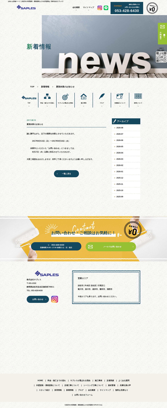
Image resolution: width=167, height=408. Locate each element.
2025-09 (119, 197)
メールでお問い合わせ (112, 247)
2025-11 (119, 184)
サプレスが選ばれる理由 (65, 103)
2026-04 (119, 153)
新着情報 (70, 390)
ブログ (102, 103)
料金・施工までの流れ (47, 103)
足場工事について (71, 385)
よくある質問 (123, 380)
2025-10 (119, 190)
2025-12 (119, 178)
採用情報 (58, 390)
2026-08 (119, 128)
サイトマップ (88, 7)
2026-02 (119, 165)
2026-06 (119, 140)
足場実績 (110, 380)
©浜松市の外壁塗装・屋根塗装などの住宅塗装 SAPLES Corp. (83, 405)
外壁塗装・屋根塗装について (48, 385)
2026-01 (119, 172)
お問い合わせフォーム (83, 395)
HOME (40, 380)
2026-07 (119, 134)
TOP (29, 103)
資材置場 (111, 385)
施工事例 (83, 103)
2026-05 (119, 147)
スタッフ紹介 (44, 390)
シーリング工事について (93, 385)
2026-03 (119, 159)
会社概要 (76, 7)
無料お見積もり (121, 390)
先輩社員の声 (125, 385)
